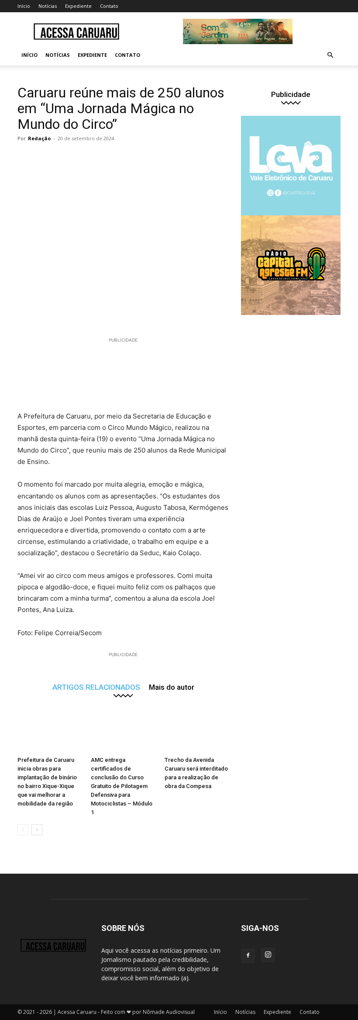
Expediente (78, 6)
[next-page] (36, 829)
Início (23, 6)
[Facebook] (248, 956)
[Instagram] (268, 955)
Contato (109, 6)
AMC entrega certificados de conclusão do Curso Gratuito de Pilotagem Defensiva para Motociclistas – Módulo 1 (121, 786)
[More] (189, 158)
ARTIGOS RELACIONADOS (96, 687)
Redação (39, 138)
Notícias (47, 6)
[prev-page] (22, 829)
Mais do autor (171, 687)
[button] (330, 55)
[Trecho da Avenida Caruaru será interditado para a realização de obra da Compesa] (197, 731)
